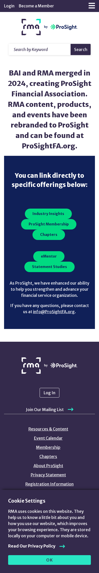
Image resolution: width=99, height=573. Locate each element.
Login (9, 5)
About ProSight (48, 465)
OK (49, 560)
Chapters (48, 456)
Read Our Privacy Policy (31, 546)
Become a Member (36, 5)
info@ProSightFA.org (54, 311)
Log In (49, 392)
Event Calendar (48, 438)
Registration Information (49, 484)
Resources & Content (48, 428)
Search (80, 49)
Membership (48, 447)
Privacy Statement (48, 474)
